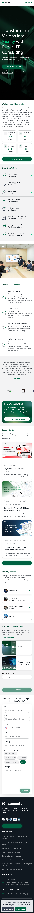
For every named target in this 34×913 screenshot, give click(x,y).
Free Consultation (10, 753)
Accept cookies (20, 909)
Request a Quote (10, 758)
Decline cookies (8, 909)
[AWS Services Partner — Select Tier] (3, 819)
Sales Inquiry (22, 758)
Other (23, 762)
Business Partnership (12, 762)
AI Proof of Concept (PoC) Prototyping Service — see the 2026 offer (16, 71)
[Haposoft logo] (7, 3)
